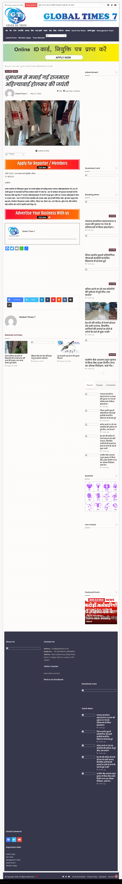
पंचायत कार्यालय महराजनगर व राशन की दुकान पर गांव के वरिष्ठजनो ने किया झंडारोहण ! (100, 224)
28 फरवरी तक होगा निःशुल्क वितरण (68, 357)
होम (7, 30)
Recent (90, 385)
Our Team (9, 857)
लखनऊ (15, 71)
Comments (110, 385)
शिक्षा (54, 30)
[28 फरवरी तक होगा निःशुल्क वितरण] (68, 347)
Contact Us (112, 877)
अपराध (27, 30)
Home (8, 66)
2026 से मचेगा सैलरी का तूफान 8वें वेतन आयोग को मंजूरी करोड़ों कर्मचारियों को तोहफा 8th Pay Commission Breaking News (99, 614)
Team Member (39, 38)
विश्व (32, 30)
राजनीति (20, 30)
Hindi (52, 35)
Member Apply (24, 38)
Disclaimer (103, 877)
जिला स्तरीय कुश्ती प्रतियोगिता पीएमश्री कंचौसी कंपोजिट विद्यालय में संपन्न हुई (100, 258)
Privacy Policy (92, 877)
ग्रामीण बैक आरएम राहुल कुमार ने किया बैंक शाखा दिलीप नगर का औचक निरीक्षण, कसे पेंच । (100, 362)
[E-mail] (9, 242)
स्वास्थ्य (67, 30)
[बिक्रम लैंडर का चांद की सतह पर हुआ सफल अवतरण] (42, 347)
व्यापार (45, 30)
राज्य (14, 30)
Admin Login (10, 854)
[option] (101, 611)
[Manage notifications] (116, 876)
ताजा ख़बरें (38, 30)
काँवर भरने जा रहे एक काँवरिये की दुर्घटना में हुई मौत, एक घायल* (56, 5)
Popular (99, 385)
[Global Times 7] (16, 17)
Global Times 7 (21, 94)
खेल (50, 30)
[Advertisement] (42, 271)
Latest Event (11, 38)
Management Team (105, 30)
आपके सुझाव (91, 30)
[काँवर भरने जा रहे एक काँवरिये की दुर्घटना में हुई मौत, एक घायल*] (91, 427)
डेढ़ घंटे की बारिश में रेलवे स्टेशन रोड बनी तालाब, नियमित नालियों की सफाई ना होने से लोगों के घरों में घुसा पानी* (100, 327)
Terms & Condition (79, 877)
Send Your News (78, 30)
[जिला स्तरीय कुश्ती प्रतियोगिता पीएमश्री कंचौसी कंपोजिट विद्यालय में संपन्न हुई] (91, 413)
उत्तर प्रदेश (16, 66)
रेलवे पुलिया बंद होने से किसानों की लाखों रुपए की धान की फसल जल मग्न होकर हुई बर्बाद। (15, 359)
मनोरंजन (61, 30)
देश (11, 30)
